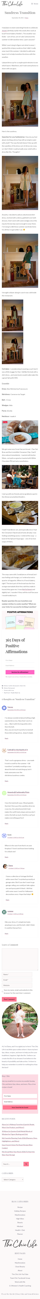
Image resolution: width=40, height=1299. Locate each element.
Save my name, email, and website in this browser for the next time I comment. (18, 991)
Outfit (10, 685)
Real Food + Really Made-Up (12, 693)
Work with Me (20, 1282)
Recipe (20, 1207)
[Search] (26, 1164)
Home (20, 1259)
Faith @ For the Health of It (17, 750)
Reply (6, 738)
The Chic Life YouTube (20, 1274)
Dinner (6, 685)
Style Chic (23, 685)
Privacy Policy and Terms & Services (27, 1294)
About (20, 1270)
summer (10, 911)
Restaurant (16, 685)
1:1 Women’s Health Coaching (20, 1286)
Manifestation (20, 1215)
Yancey (10, 707)
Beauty (20, 1222)
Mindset (20, 1226)
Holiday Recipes (20, 1211)
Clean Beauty (20, 1267)
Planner (20, 1234)
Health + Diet (20, 1230)
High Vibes (20, 1219)
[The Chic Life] (12, 3)
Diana (26, 18)
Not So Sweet (27, 589)
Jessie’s (4, 31)
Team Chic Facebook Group (20, 1278)
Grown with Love (9, 690)
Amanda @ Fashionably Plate (18, 792)
